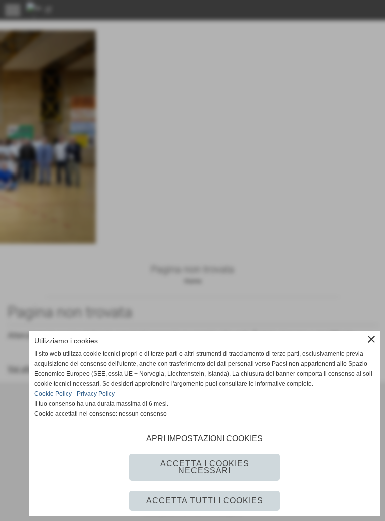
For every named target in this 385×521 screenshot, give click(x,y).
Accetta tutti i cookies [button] (204, 500)
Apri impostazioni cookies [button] (204, 438)
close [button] (371, 339)
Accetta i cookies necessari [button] (204, 467)
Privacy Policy (96, 393)
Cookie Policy (53, 393)
